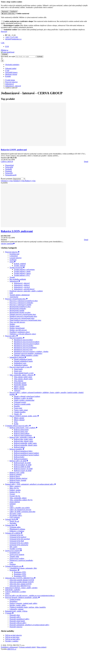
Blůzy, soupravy (15, 486)
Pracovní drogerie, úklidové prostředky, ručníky (21, 597)
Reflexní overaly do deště (22, 470)
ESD (11, 293)
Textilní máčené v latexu (22, 273)
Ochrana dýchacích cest (13, 566)
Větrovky (17, 390)
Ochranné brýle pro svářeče (19, 543)
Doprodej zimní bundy (17, 621)
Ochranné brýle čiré (16, 535)
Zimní (12, 262)
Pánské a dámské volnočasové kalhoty (27, 396)
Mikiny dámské (19, 388)
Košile (16, 424)
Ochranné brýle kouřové (18, 537)
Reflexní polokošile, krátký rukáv (25, 443)
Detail (86, 161)
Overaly (12, 494)
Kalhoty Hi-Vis (15, 492)
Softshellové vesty (20, 363)
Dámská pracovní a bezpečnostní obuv (23, 314)
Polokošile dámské (20, 385)
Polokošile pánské (20, 383)
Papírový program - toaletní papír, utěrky (23, 603)
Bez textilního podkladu (18, 279)
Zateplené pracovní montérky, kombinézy (28, 353)
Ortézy (7, 593)
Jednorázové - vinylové (22, 287)
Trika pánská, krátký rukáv (23, 377)
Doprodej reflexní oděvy (18, 623)
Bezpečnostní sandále (17, 310)
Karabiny (13, 564)
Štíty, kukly (13, 547)
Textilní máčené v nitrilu (22, 271)
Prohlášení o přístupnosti (9, 647)
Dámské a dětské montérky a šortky (26, 355)
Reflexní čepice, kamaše (18, 480)
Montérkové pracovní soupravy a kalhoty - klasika (31, 351)
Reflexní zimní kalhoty (22, 433)
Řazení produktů (7, 179)
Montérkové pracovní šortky (23, 346)
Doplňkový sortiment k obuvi (20, 332)
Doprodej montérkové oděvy (19, 619)
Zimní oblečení (15, 502)
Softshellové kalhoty (21, 365)
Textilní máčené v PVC (22, 275)
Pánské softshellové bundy (23, 359)
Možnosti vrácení (11, 74)
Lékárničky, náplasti (16, 609)
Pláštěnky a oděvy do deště (23, 398)
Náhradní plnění (10, 68)
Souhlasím (13, 11)
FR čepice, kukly (15, 513)
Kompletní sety (15, 552)
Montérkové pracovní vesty (23, 349)
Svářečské (13, 260)
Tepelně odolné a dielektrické (20, 295)
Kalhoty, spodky (15, 490)
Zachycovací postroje (12, 551)
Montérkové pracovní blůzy (23, 340)
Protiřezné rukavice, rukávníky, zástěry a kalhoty (26, 291)
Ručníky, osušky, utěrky (18, 605)
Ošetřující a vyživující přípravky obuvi (23, 334)
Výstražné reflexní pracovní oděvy (17, 426)
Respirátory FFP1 (20, 572)
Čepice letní (18, 408)
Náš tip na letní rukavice (13, 635)
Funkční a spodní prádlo (22, 404)
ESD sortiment (15, 517)
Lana (11, 562)
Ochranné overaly (20, 402)
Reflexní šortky (19, 457)
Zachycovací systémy (17, 558)
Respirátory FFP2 (20, 574)
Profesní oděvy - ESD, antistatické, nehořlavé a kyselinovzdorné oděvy (29, 484)
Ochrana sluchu (10, 519)
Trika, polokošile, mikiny (18, 498)
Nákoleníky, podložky (12, 590)
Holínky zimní (14, 326)
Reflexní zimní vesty (21, 431)
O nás (7, 70)
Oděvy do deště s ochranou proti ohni (22, 511)
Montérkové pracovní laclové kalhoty (27, 342)
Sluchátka (13, 523)
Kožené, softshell (20, 264)
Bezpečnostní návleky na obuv (20, 312)
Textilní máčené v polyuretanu (24, 269)
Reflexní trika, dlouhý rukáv (23, 441)
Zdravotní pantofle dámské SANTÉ (22, 580)
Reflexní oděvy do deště (18, 461)
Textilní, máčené (19, 265)
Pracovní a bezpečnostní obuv (15, 299)
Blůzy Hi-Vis (14, 488)
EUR (7, 46)
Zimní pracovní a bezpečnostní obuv (22, 318)
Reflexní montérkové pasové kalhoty (26, 453)
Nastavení (5, 11)
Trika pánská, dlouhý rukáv (23, 379)
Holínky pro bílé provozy (18, 330)
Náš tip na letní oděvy (12, 639)
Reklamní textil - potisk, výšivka (16, 611)
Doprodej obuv (15, 615)
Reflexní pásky (15, 482)
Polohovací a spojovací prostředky (21, 560)
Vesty (16, 422)
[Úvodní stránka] (7, 52)
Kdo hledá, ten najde (8, 56)
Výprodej (8, 613)
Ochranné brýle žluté (17, 541)
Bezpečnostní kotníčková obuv (20, 306)
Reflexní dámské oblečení (18, 478)
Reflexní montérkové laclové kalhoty (26, 455)
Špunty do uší (14, 521)
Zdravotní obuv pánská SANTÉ (21, 584)
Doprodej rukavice (16, 627)
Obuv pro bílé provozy (17, 322)
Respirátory (14, 570)
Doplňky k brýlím (16, 549)
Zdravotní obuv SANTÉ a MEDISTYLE (19, 578)
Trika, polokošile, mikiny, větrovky (22, 375)
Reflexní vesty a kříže (17, 472)
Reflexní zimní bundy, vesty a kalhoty (23, 428)
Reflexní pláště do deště (22, 467)
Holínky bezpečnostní (17, 328)
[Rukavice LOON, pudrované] (33, 145)
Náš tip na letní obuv (12, 637)
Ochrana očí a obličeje (13, 533)
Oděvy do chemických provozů (20, 510)
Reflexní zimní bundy (21, 429)
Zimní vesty (18, 371)
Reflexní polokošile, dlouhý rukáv (25, 445)
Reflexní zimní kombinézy (23, 435)
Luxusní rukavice (15, 258)
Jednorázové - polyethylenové (24, 289)
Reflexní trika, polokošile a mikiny (22, 437)
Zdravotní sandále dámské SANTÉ (22, 582)
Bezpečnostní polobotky (18, 308)
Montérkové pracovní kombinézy (25, 347)
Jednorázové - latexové (22, 283)
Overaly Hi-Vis (15, 496)
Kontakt (8, 76)
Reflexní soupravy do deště (23, 469)
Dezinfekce (13, 601)
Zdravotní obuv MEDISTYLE (20, 586)
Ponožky (17, 406)
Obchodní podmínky (12, 65)
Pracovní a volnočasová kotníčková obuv (24, 301)
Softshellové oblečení (17, 357)
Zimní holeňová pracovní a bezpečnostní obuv (25, 320)
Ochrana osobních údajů (27, 647)
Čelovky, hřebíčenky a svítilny (15, 592)
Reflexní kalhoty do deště (22, 465)
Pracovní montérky (16, 338)
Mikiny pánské (19, 387)
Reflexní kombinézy (21, 459)
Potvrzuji (4, 31)
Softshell (13, 504)
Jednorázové (14, 281)
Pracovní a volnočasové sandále (20, 305)
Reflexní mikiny (19, 447)
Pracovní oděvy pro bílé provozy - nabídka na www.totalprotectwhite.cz (30, 595)
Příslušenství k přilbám (17, 529)
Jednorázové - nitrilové (22, 285)
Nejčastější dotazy (11, 72)
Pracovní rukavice (11, 252)
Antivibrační (14, 297)
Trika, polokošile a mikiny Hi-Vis (21, 500)
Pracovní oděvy (10, 336)
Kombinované (14, 254)
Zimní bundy (18, 369)
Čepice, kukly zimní (21, 410)
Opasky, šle (18, 414)
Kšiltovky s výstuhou (17, 531)
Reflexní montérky (16, 449)
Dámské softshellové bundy (23, 361)
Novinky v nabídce (11, 641)
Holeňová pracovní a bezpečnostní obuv (23, 316)
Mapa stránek (41, 647)
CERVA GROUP (7, 161)
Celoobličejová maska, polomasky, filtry (23, 568)
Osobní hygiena (15, 599)
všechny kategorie (7, 243)
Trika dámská (18, 381)
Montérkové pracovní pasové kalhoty (26, 344)
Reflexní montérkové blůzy (23, 451)
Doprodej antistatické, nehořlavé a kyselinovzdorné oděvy (29, 625)
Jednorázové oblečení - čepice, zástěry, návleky (21, 588)
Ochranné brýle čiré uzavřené (20, 539)
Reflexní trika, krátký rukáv (23, 439)
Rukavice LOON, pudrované (14, 149)
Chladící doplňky (20, 412)
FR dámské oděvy (16, 515)
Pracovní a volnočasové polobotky (21, 303)
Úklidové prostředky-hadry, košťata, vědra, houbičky (28, 607)
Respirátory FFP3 (20, 576)
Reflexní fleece (15, 476)
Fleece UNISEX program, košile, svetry (23, 416)
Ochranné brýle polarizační (19, 545)
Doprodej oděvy (15, 617)
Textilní (12, 277)
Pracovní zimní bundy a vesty (20, 367)
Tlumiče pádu (14, 556)
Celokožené (14, 256)
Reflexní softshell (15, 474)
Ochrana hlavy (10, 525)
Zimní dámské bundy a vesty (24, 373)
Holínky (12, 324)
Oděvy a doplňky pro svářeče (20, 508)
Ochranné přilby (15, 527)
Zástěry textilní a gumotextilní (24, 400)
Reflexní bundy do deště (22, 463)
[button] (2, 43)
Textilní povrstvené (16, 267)
